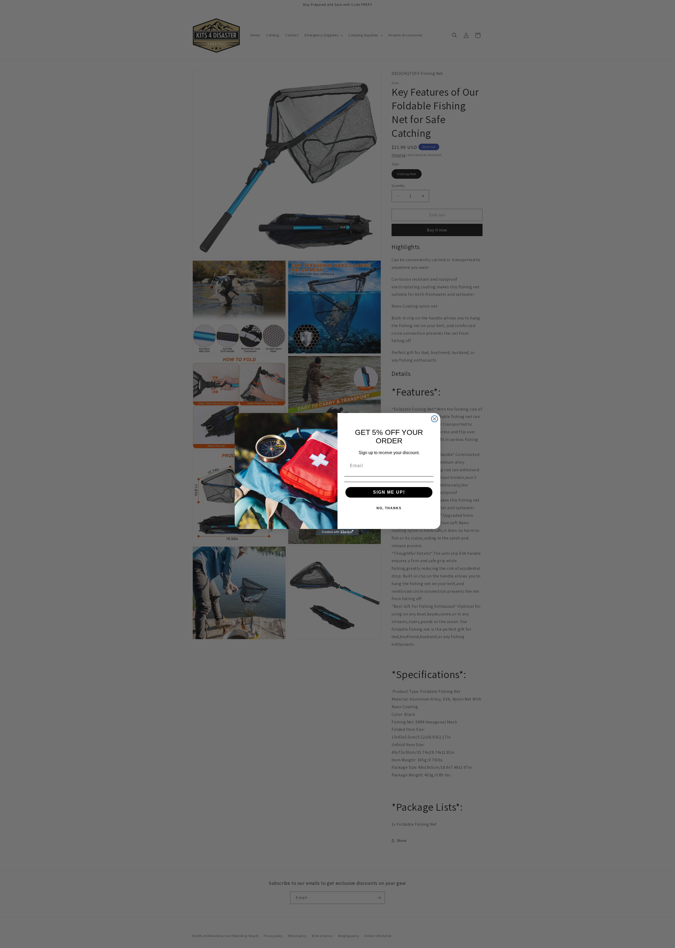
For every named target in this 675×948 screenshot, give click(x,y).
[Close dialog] (434, 419)
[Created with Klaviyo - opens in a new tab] (337, 532)
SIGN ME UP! (389, 492)
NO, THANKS (389, 508)
